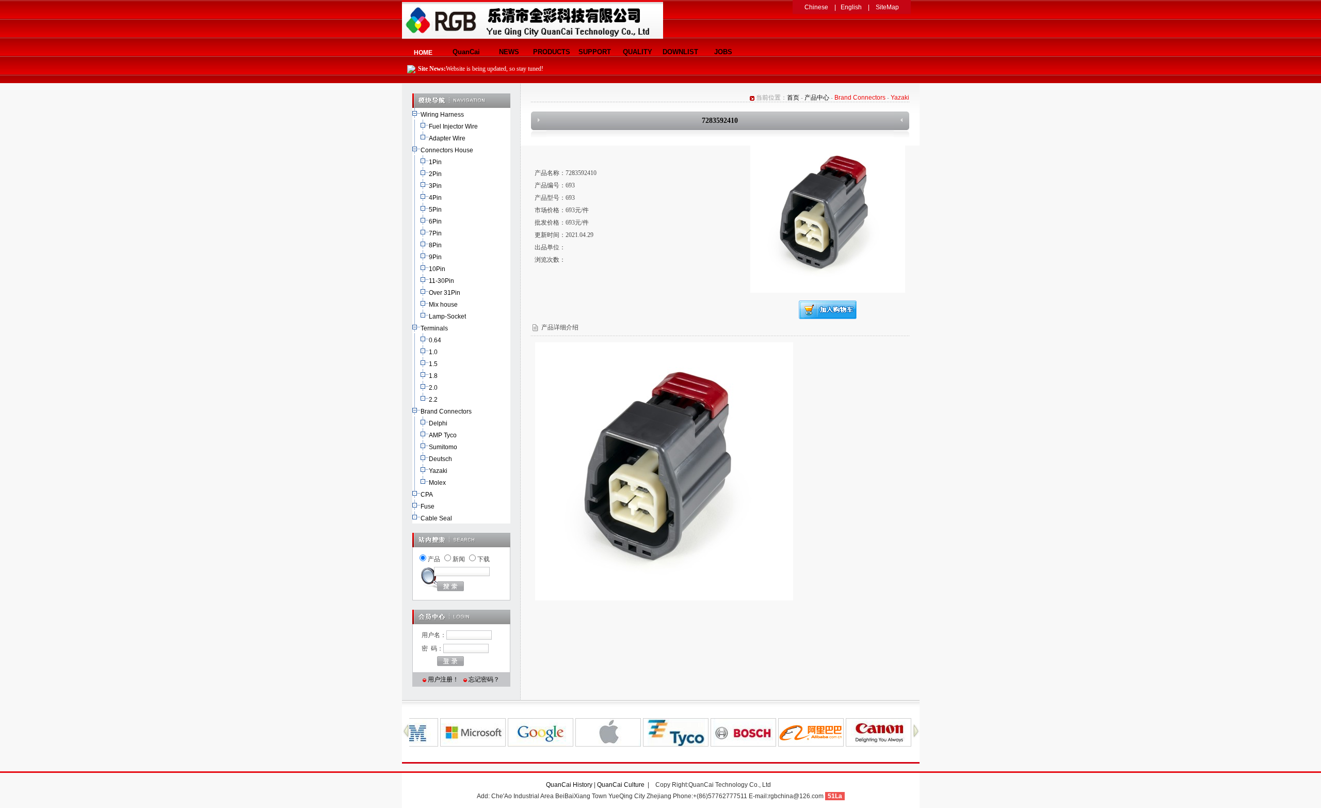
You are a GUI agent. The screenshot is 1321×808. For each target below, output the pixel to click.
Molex (437, 482)
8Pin (435, 245)
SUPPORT (594, 52)
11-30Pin (441, 280)
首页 (793, 97)
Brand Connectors (446, 411)
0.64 (435, 340)
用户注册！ (443, 679)
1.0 (433, 352)
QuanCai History (569, 784)
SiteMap (887, 7)
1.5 (433, 364)
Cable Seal (436, 518)
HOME (423, 52)
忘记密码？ (484, 679)
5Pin (435, 209)
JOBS (723, 52)
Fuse (427, 506)
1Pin (435, 162)
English (851, 7)
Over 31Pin (444, 292)
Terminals (434, 328)
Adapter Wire (447, 138)
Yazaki (438, 470)
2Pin (435, 174)
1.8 (433, 375)
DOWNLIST (680, 52)
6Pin (435, 221)
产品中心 (816, 97)
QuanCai (466, 52)
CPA (427, 494)
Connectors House (447, 150)
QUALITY (637, 52)
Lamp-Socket (447, 316)
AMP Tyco (443, 435)
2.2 (433, 399)
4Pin (435, 197)
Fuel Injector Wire (453, 126)
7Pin (435, 233)
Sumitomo (443, 447)
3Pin (435, 185)
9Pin (435, 257)
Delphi (438, 423)
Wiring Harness (442, 114)
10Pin (437, 269)
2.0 (433, 387)
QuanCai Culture (621, 784)
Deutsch (440, 459)
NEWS (509, 52)
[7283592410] (827, 290)
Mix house (443, 304)
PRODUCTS (551, 52)
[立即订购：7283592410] (828, 317)
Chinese (816, 7)
